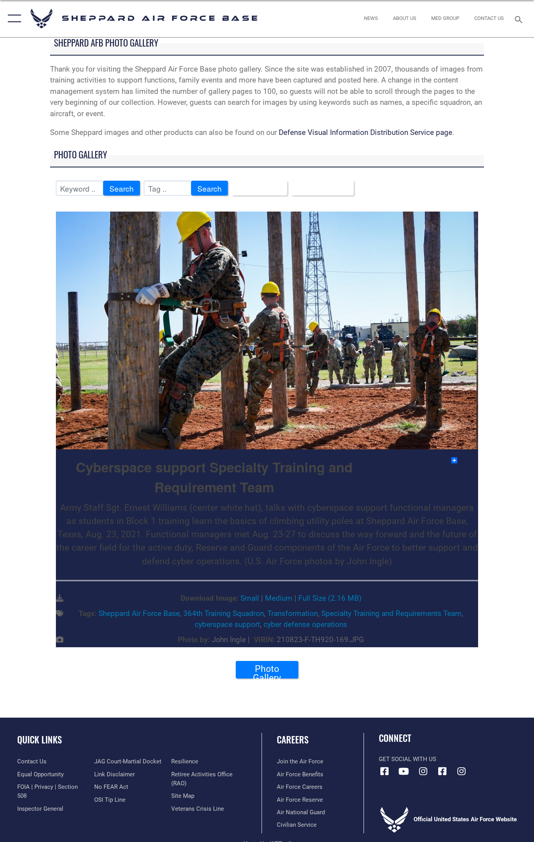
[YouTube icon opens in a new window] (404, 771)
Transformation (292, 613)
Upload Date (319, 188)
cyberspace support (227, 624)
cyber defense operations (305, 624)
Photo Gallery (267, 671)
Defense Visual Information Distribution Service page (365, 132)
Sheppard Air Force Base (139, 613)
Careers (292, 739)
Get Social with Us (407, 759)
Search (121, 188)
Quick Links (39, 739)
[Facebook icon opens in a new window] (385, 771)
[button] (12, 18)
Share (468, 460)
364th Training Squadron (223, 613)
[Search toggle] (520, 18)
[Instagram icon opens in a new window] (423, 771)
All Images (256, 188)
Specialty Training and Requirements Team (391, 613)
